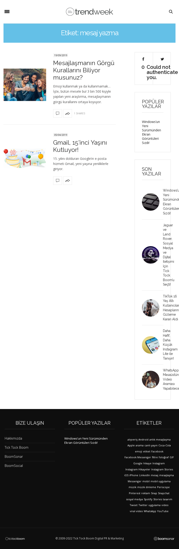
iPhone (133, 475)
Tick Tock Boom (16, 447)
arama (140, 445)
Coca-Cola (164, 445)
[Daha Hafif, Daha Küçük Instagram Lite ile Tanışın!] (152, 345)
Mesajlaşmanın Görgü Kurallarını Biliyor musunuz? (83, 70)
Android (143, 439)
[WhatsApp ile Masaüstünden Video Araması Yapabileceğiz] (152, 379)
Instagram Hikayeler (137, 469)
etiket (146, 451)
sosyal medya (134, 499)
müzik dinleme (146, 487)
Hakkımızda (13, 438)
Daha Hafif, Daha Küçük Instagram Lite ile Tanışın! (170, 344)
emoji (138, 451)
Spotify (148, 499)
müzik (132, 487)
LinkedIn (144, 475)
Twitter (143, 505)
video (165, 505)
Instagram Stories (162, 469)
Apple (131, 445)
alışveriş (132, 439)
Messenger (134, 481)
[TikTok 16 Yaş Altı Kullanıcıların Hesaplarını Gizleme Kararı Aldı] (152, 308)
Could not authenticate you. (162, 72)
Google (137, 463)
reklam (145, 493)
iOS (126, 475)
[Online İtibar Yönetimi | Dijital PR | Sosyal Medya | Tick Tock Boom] (15, 538)
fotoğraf (164, 457)
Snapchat (163, 493)
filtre (155, 457)
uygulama (154, 505)
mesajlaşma (166, 475)
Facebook (157, 451)
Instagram (158, 463)
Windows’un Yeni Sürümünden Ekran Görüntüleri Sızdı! (151, 132)
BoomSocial (14, 465)
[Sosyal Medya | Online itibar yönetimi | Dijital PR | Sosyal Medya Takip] (89, 12)
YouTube (163, 511)
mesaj (154, 475)
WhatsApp (150, 511)
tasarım (167, 499)
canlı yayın (151, 445)
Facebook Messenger (137, 457)
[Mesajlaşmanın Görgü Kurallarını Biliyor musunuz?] (24, 85)
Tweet (134, 505)
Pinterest (134, 493)
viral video (136, 511)
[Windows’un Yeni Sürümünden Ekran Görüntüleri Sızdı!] (152, 202)
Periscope (163, 487)
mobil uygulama (161, 481)
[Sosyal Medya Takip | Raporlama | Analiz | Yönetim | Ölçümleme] (164, 538)
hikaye (147, 463)
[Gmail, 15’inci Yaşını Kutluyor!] (24, 158)
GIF (172, 457)
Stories (157, 499)
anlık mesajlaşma (160, 439)
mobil (146, 481)
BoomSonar (14, 456)
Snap (154, 493)
